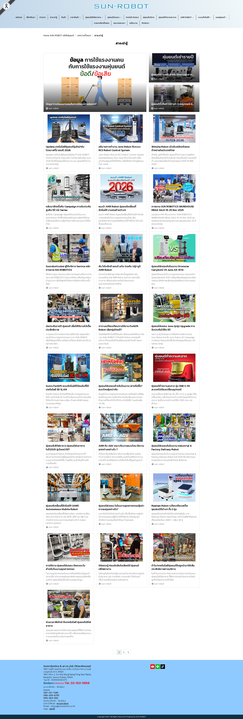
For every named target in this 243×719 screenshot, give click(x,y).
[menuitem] (128, 652)
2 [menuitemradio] (123, 652)
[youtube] (152, 666)
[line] (157, 666)
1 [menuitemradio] (119, 652)
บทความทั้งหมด (84, 35)
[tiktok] (162, 666)
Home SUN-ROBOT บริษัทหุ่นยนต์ (58, 35)
